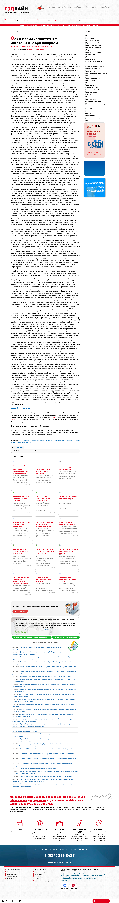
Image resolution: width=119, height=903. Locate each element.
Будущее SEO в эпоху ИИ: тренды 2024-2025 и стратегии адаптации (44, 524)
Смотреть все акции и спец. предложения (32, 637)
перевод (40, 49)
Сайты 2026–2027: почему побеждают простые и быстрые (21, 498)
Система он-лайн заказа (14, 869)
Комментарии (18, 447)
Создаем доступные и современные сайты (32, 25)
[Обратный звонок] (3, 901)
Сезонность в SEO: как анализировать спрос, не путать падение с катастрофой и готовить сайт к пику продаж (21, 469)
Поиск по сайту (12, 876)
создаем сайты (24, 796)
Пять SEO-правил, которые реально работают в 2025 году (68, 551)
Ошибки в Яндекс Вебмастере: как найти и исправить (44, 579)
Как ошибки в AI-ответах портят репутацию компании (38, 768)
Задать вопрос (12, 874)
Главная (9, 21)
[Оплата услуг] (20, 901)
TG (70, 862)
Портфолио (10, 872)
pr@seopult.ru (15, 420)
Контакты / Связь (47, 21)
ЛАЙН (16, 9)
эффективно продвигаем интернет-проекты (78, 25)
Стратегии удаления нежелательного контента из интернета (21, 551)
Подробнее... (45, 627)
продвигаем (38, 800)
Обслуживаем (61, 25)
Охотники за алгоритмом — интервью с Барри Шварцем (31, 47)
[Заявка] (7, 901)
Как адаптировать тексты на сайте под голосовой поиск (43, 498)
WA (66, 862)
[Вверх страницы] (116, 901)
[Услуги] (16, 901)
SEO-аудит (54, 417)
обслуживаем (18, 800)
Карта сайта (11, 878)
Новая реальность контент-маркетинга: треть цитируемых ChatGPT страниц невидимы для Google (45, 469)
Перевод (29, 49)
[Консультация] (12, 901)
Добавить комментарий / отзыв (28, 451)
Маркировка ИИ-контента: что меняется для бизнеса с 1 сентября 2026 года (45, 676)
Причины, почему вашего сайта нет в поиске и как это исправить (21, 524)
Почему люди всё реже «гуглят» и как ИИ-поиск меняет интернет (67, 467)
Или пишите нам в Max (56, 862)
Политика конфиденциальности (45, 881)
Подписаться (20, 611)
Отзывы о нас (39, 878)
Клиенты (38, 876)
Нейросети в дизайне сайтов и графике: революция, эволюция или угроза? (45, 776)
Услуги (19, 21)
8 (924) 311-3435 (59, 855)
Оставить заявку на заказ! (66, 637)
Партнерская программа (42, 872)
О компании (31, 21)
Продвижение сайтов (22, 31)
